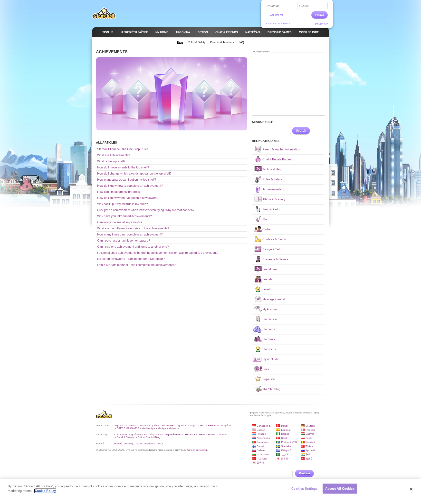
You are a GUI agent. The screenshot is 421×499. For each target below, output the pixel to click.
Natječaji (226, 425)
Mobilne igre (148, 428)
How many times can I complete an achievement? (130, 234)
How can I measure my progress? (119, 192)
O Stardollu (120, 434)
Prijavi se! (321, 24)
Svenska (286, 446)
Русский (310, 450)
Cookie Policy (45, 491)
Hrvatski (261, 433)
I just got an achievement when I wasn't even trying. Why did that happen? (145, 210)
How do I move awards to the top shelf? (123, 167)
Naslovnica (131, 425)
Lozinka (304, 6)
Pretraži (304, 473)
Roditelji (128, 443)
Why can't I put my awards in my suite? (122, 204)
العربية (284, 454)
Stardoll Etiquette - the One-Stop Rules (122, 149)
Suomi (260, 446)
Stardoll (104, 13)
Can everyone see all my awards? (119, 222)
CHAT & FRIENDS (209, 425)
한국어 (260, 462)
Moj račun (174, 428)
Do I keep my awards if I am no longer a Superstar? (131, 259)
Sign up (118, 425)
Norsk (284, 438)
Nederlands (263, 438)
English (261, 430)
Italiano (285, 433)
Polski (309, 438)
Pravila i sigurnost (145, 443)
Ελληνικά (286, 450)
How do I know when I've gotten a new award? (127, 198)
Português (262, 442)
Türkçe (309, 446)
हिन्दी (308, 454)
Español (285, 430)
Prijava (319, 14)
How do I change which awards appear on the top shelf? (134, 173)
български (263, 454)
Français (310, 430)
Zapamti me (276, 14)
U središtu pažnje (150, 425)
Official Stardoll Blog (149, 437)
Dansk (284, 425)
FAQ (160, 443)
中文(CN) (262, 458)
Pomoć (118, 443)
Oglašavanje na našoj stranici (146, 434)
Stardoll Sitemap (126, 437)
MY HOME (168, 425)
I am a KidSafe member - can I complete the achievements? (136, 265)
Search (301, 130)
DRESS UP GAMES (128, 428)
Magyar (310, 433)
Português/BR (289, 442)
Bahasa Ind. (264, 425)
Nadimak (273, 6)
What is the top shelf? (111, 161)
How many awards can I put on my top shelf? (126, 179)
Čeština (261, 450)
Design (192, 425)
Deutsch (310, 425)
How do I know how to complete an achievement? (130, 185)
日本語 (284, 458)
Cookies (222, 434)
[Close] (411, 489)
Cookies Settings (304, 488)
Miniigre (162, 428)
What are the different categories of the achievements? (133, 228)
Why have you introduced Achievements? (124, 216)
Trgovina (181, 425)
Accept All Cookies (339, 488)
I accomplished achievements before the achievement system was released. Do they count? (157, 252)
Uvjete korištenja (197, 450)
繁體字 (309, 458)
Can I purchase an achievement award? (123, 240)
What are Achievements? (113, 155)
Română (310, 442)
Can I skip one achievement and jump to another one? (133, 246)
